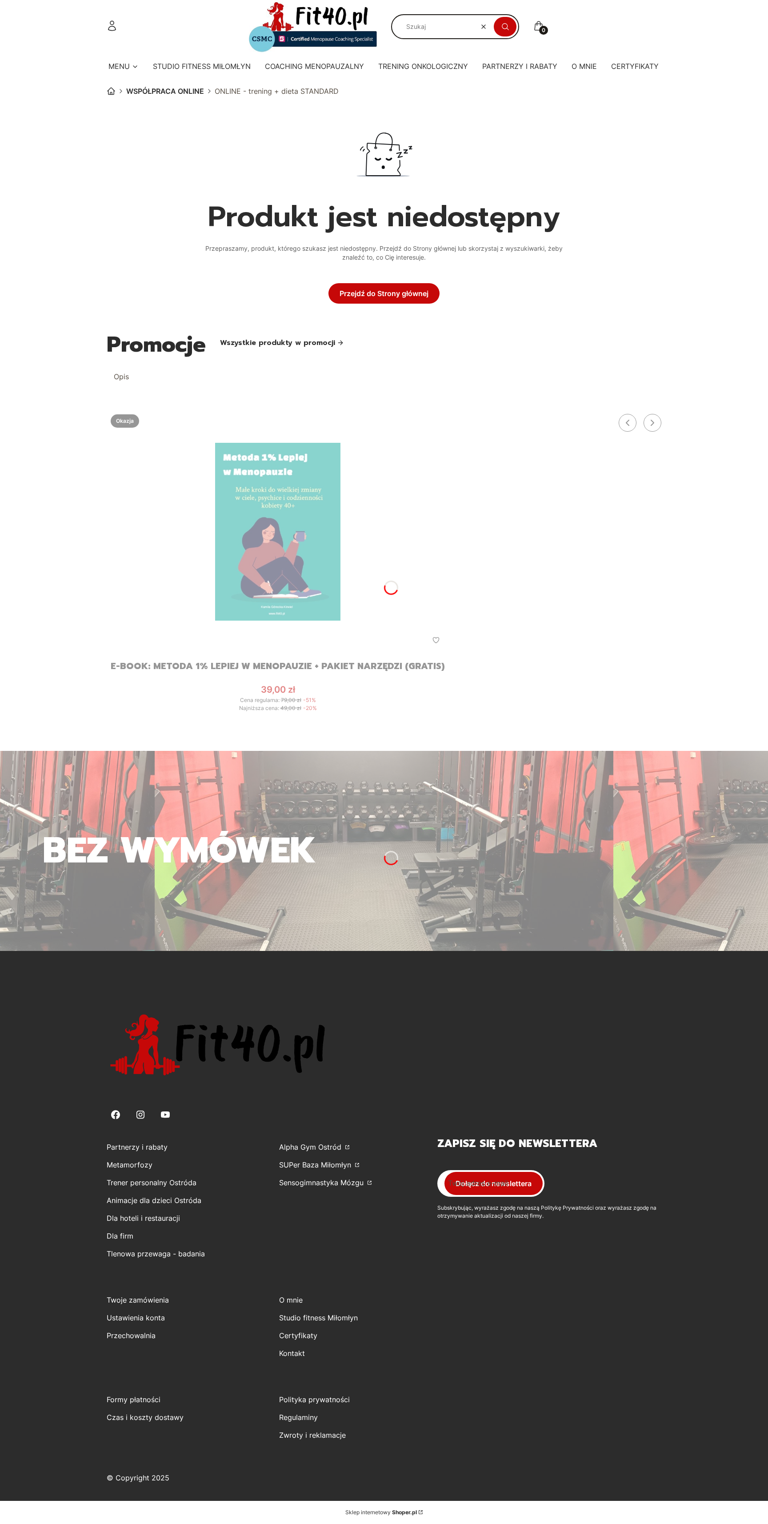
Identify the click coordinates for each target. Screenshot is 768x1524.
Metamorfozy (129, 1164)
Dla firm (120, 1235)
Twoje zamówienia (138, 1299)
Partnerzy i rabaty (137, 1147)
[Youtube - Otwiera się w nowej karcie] (165, 1115)
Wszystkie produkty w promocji (277, 342)
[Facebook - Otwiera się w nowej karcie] (115, 1115)
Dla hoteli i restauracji (143, 1218)
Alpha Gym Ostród (311, 1147)
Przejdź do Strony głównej (384, 293)
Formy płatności (133, 1399)
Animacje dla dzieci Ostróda (154, 1200)
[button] (505, 26)
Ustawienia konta (136, 1317)
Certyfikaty (298, 1335)
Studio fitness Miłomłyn (318, 1317)
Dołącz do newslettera (494, 1183)
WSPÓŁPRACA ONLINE (165, 91)
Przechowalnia (131, 1335)
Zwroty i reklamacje (312, 1435)
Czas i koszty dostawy (145, 1417)
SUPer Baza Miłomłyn (316, 1164)
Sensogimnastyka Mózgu (322, 1182)
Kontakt (292, 1353)
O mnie (291, 1299)
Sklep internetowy (381, 1512)
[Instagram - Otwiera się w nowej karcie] (140, 1115)
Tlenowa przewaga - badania (156, 1253)
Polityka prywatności (314, 1399)
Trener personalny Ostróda (151, 1182)
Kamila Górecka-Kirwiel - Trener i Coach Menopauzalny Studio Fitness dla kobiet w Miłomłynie (111, 91)
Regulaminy (298, 1417)
